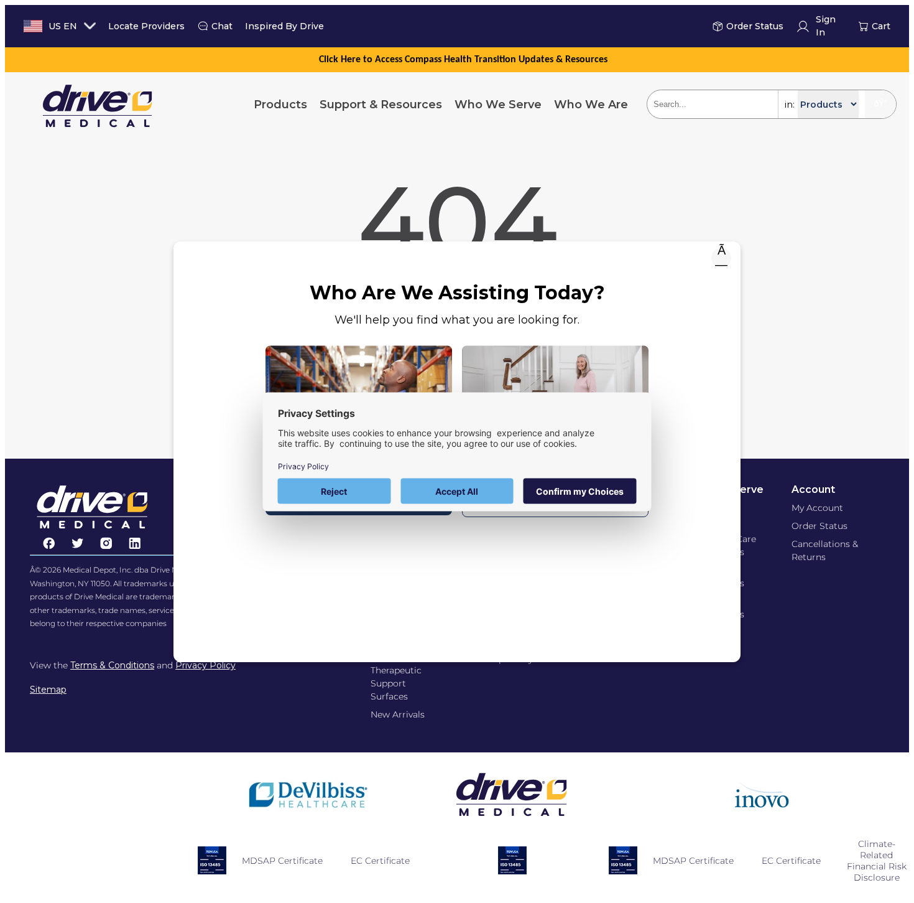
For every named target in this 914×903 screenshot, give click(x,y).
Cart (881, 26)
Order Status (754, 26)
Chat (222, 26)
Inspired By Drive (284, 26)
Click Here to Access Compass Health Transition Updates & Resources (463, 60)
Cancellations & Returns (825, 550)
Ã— (721, 258)
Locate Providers (146, 26)
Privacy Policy (205, 665)
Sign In (826, 26)
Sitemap (48, 689)
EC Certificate (380, 860)
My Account (817, 507)
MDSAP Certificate (282, 860)
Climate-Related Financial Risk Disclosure (877, 860)
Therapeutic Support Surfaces (396, 683)
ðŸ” (880, 103)
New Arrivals (398, 714)
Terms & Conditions (112, 665)
